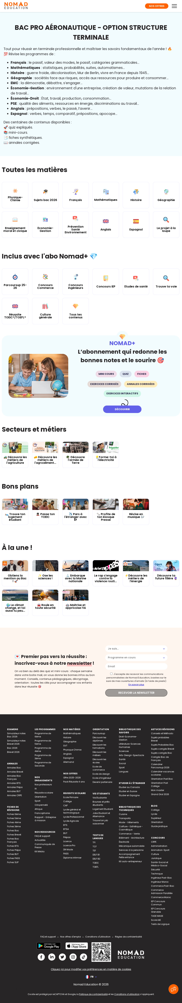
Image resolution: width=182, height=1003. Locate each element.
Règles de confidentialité (128, 936)
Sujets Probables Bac (162, 744)
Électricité (124, 841)
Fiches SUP (12, 862)
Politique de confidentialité (93, 994)
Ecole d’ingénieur (102, 777)
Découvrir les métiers (99, 754)
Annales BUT (14, 791)
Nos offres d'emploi (70, 936)
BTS (65, 825)
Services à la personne (131, 850)
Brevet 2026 (13, 752)
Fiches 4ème (14, 822)
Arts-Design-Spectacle (131, 755)
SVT (65, 745)
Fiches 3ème (14, 826)
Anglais (67, 753)
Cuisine (123, 814)
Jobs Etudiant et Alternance (101, 815)
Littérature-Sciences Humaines (130, 745)
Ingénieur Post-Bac (161, 877)
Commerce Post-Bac (162, 885)
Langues (123, 771)
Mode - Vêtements (129, 822)
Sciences (124, 751)
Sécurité (155, 869)
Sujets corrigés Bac (161, 752)
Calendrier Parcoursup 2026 (160, 766)
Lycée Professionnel (73, 816)
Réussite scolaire (44, 792)
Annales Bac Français (14, 777)
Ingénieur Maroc (160, 881)
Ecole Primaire (70, 797)
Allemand (68, 761)
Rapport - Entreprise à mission (45, 819)
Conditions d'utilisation (98, 936)
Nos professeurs (43, 784)
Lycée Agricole (71, 820)
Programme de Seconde (43, 764)
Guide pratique (159, 826)
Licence (67, 841)
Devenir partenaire (102, 782)
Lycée (154, 814)
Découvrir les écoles (99, 761)
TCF (95, 846)
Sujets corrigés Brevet (162, 748)
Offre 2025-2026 (72, 777)
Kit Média (39, 851)
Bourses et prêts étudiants (101, 803)
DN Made (68, 849)
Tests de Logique (160, 924)
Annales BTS (14, 783)
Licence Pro (69, 845)
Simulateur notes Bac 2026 (16, 735)
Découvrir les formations (99, 746)
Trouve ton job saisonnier (100, 822)
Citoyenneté (41, 804)
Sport (37, 800)
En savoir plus (136, 684)
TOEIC (96, 862)
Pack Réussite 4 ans (74, 781)
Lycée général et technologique (72, 811)
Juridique (156, 858)
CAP (65, 805)
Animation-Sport (160, 850)
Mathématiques (72, 733)
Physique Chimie (72, 749)
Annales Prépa (15, 787)
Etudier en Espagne (129, 795)
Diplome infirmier (72, 857)
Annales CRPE (14, 795)
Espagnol (68, 757)
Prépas (67, 837)
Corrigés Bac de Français (160, 758)
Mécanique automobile (131, 845)
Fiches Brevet (14, 834)
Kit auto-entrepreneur (130, 861)
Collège (67, 801)
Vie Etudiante (100, 797)
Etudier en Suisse (128, 791)
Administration (159, 845)
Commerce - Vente (129, 833)
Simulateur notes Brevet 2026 (16, 742)
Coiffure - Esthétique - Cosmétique (131, 828)
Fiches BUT (13, 854)
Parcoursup (99, 733)
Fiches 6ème (14, 814)
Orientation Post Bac (162, 778)
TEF (94, 850)
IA (36, 788)
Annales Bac (14, 767)
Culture (155, 854)
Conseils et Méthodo (162, 733)
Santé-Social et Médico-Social (159, 864)
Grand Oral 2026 (160, 794)
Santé (122, 759)
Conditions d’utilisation (127, 994)
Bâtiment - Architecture (131, 837)
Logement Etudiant (103, 809)
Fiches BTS (13, 845)
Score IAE (156, 920)
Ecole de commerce (99, 768)
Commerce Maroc (161, 897)
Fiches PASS (13, 858)
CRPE (153, 841)
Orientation (41, 796)
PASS (66, 853)
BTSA (66, 829)
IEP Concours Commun (158, 903)
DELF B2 (96, 858)
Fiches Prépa (14, 850)
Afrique (38, 809)
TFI (94, 842)
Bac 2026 (12, 747)
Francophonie (42, 813)
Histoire (67, 737)
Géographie (69, 741)
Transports (125, 818)
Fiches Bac (13, 830)
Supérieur (156, 818)
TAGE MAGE (157, 915)
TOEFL (95, 866)
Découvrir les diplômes (99, 739)
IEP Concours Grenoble (158, 910)
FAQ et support (42, 836)
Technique (157, 873)
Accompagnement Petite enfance (129, 856)
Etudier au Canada (129, 787)
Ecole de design (101, 773)
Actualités (40, 840)
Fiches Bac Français (13, 840)
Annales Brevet (15, 771)
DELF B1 (96, 854)
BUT (65, 833)
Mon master (157, 790)
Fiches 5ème (14, 818)
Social (122, 763)
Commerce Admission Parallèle (161, 891)
